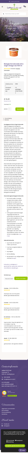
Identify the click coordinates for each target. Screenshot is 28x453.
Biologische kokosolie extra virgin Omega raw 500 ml (13, 35)
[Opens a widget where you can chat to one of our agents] (22, 450)
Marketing (11, 442)
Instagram (7, 426)
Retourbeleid (5, 410)
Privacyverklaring (6, 412)
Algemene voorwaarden (8, 408)
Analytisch (19, 440)
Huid (17, 33)
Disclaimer (4, 414)
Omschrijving (8, 118)
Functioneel (11, 440)
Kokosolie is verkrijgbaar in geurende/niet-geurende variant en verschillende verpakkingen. (13, 266)
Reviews (7, 120)
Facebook (6, 424)
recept (14, 258)
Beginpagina (10, 33)
